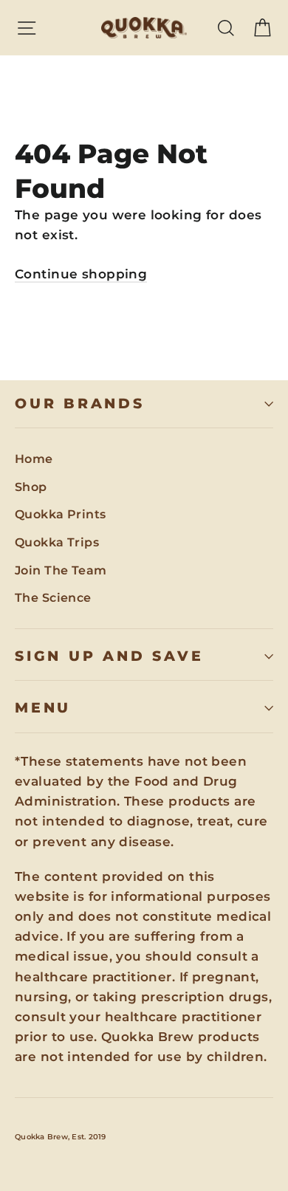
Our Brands (80, 403)
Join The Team (61, 570)
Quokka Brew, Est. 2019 (60, 1137)
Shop (31, 487)
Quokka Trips (57, 542)
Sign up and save (109, 656)
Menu (43, 707)
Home (34, 459)
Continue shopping (81, 274)
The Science (53, 598)
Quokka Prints (60, 514)
